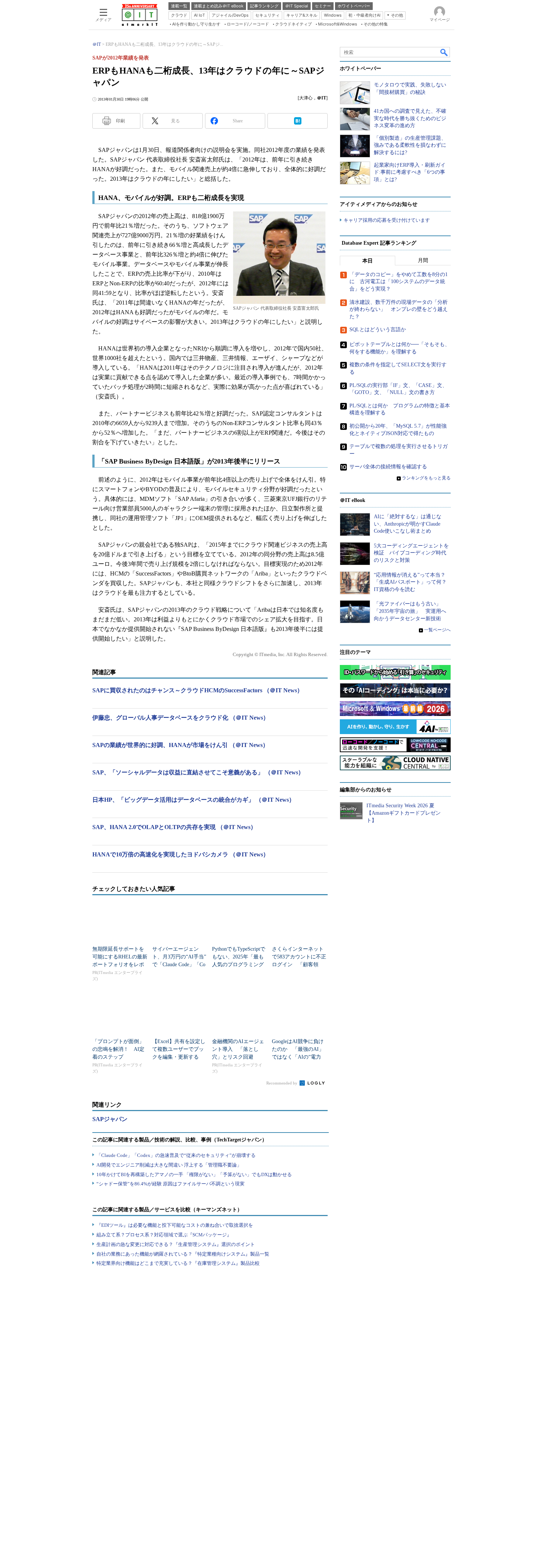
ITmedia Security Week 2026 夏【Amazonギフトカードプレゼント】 (403, 813)
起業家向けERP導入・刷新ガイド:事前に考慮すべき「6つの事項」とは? (409, 172)
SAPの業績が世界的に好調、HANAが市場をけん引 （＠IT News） (180, 745)
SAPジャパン (109, 1119)
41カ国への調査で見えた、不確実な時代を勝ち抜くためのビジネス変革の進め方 (410, 118)
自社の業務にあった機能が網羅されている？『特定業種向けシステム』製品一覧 (182, 1254)
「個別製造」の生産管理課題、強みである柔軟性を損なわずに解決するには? (410, 145)
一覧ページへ (437, 629)
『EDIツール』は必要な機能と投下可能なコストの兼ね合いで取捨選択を (174, 1225)
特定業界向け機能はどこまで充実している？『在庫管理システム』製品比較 (178, 1263)
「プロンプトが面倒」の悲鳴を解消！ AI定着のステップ (118, 1049)
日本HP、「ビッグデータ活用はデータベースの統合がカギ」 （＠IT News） (193, 800)
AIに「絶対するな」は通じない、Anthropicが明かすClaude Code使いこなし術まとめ (407, 524)
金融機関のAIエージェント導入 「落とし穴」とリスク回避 (238, 1049)
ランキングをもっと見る (426, 478)
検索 (444, 52)
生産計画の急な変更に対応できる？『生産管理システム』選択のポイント (175, 1244)
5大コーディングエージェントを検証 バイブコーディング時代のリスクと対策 (411, 553)
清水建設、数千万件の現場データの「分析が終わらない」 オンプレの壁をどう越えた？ (398, 309)
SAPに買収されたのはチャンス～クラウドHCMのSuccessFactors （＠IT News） (197, 690)
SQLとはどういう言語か (377, 329)
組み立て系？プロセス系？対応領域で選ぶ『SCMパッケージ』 (164, 1235)
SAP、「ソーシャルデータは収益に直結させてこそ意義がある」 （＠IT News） (198, 772)
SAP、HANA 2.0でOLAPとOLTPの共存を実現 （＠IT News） (174, 827)
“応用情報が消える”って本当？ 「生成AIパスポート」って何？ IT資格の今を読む (413, 582)
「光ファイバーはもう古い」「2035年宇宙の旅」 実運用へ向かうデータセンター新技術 (410, 611)
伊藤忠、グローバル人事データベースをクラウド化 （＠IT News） (180, 717)
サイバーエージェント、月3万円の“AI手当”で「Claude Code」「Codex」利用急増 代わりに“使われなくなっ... (179, 964)
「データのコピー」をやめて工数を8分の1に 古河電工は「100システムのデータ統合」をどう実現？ (398, 282)
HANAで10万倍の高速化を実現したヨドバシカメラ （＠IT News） (180, 854)
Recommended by (282, 1083)
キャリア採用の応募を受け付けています (387, 220)
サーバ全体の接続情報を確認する (388, 466)
